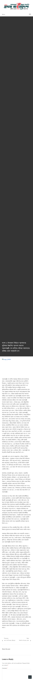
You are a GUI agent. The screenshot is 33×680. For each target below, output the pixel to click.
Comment (5, 668)
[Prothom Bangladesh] (16, 6)
